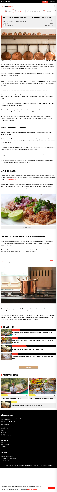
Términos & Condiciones (47, 465)
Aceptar (51, 488)
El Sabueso (3, 446)
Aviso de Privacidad (32, 489)
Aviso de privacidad (6, 435)
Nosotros (3, 432)
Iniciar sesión (52, 1)
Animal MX (3, 448)
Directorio (3, 434)
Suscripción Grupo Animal (7, 456)
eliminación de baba (10, 179)
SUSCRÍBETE (45, 1)
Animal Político (4, 442)
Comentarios (28, 367)
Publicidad (3, 455)
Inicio (2, 430)
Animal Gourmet (5, 444)
